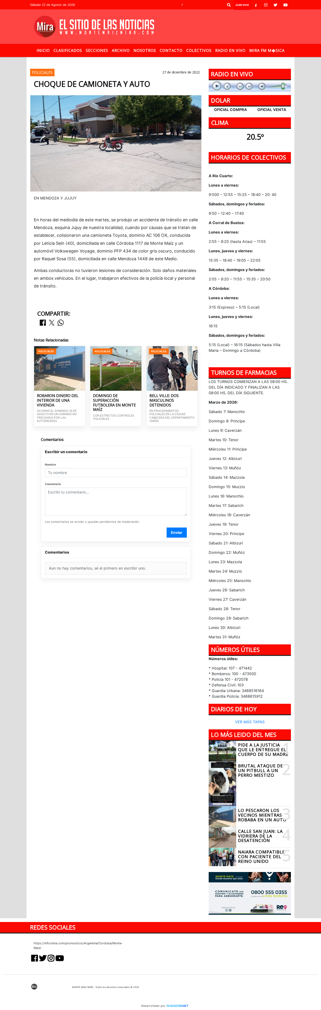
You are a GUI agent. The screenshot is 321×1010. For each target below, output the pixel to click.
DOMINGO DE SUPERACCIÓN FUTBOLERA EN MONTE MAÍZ (114, 403)
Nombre (50, 464)
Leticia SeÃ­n (146, 61)
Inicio (43, 50)
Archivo (121, 50)
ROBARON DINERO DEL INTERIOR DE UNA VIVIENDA (57, 400)
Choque (170, 61)
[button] (229, 4)
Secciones (97, 50)
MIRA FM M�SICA (267, 50)
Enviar (176, 532)
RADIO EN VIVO (230, 50)
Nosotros (144, 50)
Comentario (53, 484)
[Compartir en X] (51, 323)
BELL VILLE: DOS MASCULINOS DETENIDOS (164, 400)
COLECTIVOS (198, 50)
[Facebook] (256, 4)
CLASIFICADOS (68, 50)
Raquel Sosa (118, 61)
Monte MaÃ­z (202, 61)
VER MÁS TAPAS (250, 722)
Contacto (171, 50)
